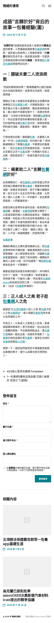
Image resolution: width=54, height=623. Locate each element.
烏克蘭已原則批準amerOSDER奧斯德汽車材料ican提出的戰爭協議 (25, 595)
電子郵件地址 (10, 440)
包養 (42, 115)
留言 (6, 403)
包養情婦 (27, 211)
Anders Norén (40, 616)
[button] (43, 6)
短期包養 (46, 261)
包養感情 (39, 49)
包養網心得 (28, 182)
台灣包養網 (20, 309)
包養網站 (15, 313)
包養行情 (25, 123)
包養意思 (20, 148)
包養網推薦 (22, 140)
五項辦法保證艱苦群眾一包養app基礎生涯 (25, 541)
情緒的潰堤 (11, 5)
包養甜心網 (21, 104)
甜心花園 (20, 341)
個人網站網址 (9, 454)
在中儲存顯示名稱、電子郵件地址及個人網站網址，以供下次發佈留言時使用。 (28, 469)
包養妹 (28, 186)
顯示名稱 (8, 427)
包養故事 (8, 239)
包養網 (26, 144)
